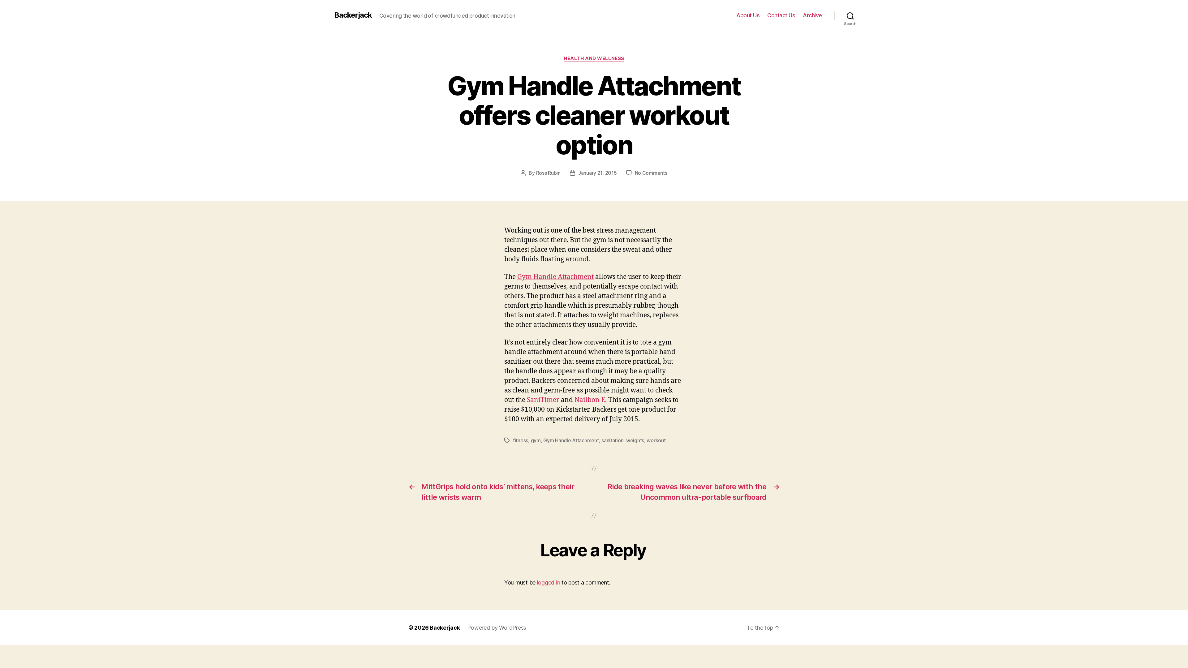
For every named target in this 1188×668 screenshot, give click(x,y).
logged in (548, 582)
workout (656, 440)
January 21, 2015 (597, 173)
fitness (520, 440)
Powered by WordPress (496, 627)
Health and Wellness (594, 58)
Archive (812, 15)
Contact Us (781, 15)
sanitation (612, 440)
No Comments (651, 173)
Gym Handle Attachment (555, 277)
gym (536, 440)
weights (635, 440)
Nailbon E (590, 400)
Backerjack (353, 15)
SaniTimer (543, 400)
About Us (748, 15)
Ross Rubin (548, 173)
